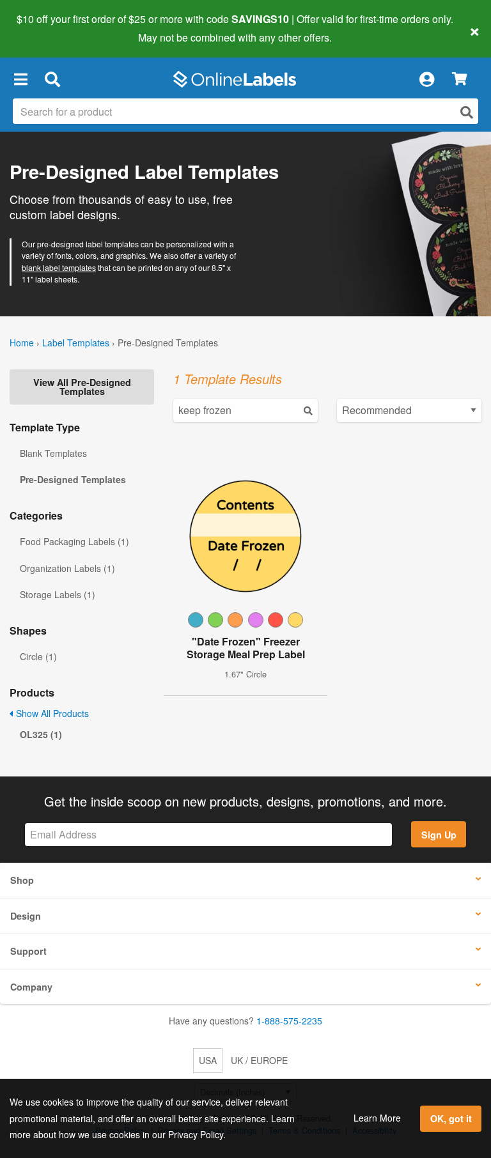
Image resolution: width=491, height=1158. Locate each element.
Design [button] (25, 915)
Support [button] (28, 951)
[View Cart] (459, 79)
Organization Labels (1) (67, 568)
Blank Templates (53, 453)
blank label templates (59, 267)
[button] (20, 79)
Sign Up (438, 834)
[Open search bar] (52, 79)
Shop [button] (22, 880)
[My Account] (426, 79)
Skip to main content (46, 28)
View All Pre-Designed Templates (82, 387)
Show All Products (51, 713)
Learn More (377, 1117)
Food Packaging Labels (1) (74, 541)
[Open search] (466, 112)
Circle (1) (38, 656)
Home (22, 342)
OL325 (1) (41, 734)
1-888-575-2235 (289, 1020)
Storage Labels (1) (57, 594)
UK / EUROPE (259, 1060)
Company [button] (31, 986)
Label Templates (75, 342)
